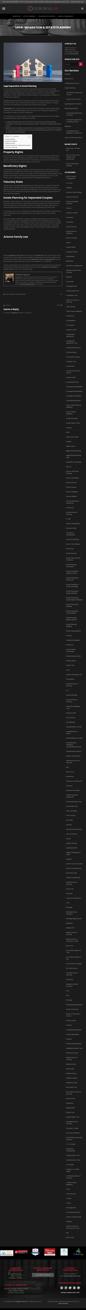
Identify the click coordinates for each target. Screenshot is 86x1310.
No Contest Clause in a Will (73, 958)
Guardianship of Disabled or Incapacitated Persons (73, 745)
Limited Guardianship (73, 878)
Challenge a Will (71, 286)
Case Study (70, 282)
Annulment (69, 217)
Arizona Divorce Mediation (71, 232)
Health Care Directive (73, 756)
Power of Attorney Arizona (73, 138)
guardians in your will (15, 255)
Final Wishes (70, 679)
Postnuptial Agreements (74, 1005)
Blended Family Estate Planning (73, 271)
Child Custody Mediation (74, 311)
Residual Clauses (71, 1078)
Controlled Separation (73, 401)
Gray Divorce (70, 718)
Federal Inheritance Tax (74, 675)
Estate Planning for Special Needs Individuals (74, 599)
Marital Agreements (71, 108)
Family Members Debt (73, 656)
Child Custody (70, 307)
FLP (67, 690)
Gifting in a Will (71, 713)
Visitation (69, 1222)
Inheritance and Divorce (74, 781)
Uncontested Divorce (73, 1212)
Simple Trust (70, 1112)
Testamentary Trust (73, 1155)
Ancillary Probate (72, 213)
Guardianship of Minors (73, 751)
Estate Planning (10, 294)
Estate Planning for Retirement (72, 579)
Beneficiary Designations (74, 266)
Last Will (68, 825)
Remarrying (70, 1069)
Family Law (69, 645)
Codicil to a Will (71, 330)
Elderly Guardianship (73, 524)
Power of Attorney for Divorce (73, 1015)
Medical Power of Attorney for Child (72, 940)
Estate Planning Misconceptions (71, 619)
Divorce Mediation (72, 492)
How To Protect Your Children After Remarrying (73, 157)
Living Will (69, 893)
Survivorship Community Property (74, 1139)
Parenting (69, 980)
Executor (69, 636)
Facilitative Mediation (73, 640)
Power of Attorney (72, 1009)
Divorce (68, 467)
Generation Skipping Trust (73, 707)
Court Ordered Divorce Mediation (73, 406)
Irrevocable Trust (72, 806)
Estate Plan (70, 549)
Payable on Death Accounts (72, 985)
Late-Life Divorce (71, 834)
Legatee (69, 859)
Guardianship (70, 722)
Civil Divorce (70, 316)
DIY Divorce (70, 508)
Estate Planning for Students (72, 605)
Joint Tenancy (71, 815)
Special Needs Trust (72, 1117)
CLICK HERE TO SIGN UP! (43, 1275)
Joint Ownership (71, 811)
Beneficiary (70, 261)
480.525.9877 (14, 2)
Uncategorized (71, 1208)
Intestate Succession (73, 790)
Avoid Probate (71, 247)
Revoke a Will (70, 1098)
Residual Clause (71, 1073)
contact (6, 269)
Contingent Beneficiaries (74, 391)
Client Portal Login (78, 2)
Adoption (68, 74)
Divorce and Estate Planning (72, 165)
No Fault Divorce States (74, 964)
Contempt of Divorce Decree (73, 372)
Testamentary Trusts (73, 1160)
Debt (68, 432)
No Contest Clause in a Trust (73, 951)
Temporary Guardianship (70, 1150)
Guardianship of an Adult (74, 738)
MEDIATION (16, 16)
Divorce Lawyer (71, 487)
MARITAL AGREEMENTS (65, 16)
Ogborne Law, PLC (22, 1301)
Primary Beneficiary (72, 1034)
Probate (69, 1039)
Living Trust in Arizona (73, 99)
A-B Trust (69, 183)
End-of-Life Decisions (73, 544)
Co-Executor (70, 325)
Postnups (69, 1000)
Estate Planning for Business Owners (72, 572)
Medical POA (70, 928)
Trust (68, 1189)
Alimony (68, 208)
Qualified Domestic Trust (74, 1048)
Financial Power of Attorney (72, 685)
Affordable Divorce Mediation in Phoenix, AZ (74, 132)
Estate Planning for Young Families (72, 612)
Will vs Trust (70, 1237)
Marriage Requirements (74, 919)
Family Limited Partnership (71, 650)
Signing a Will (70, 1108)
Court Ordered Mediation (71, 413)
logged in (15, 313)
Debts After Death (72, 437)
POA (67, 991)
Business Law (69, 79)
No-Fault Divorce (71, 968)
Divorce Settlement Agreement (72, 502)
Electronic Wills (71, 528)
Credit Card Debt (72, 418)
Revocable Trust (71, 1087)
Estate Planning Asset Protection (73, 559)
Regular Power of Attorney (71, 1059)
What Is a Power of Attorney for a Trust (72, 1227)
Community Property (73, 357)
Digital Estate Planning (73, 451)
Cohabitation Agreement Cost (71, 342)
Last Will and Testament (74, 829)
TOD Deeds (70, 1165)
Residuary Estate (71, 1083)
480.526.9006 (73, 54)
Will (67, 1233)
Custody (69, 428)
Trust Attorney (71, 1194)
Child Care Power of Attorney (72, 301)
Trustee (68, 1198)
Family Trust (70, 665)
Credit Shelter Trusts (73, 423)
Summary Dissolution (73, 1133)
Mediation (68, 126)
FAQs (68, 670)
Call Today (5, 2)
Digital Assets (70, 446)
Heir (67, 767)
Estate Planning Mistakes (71, 625)
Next (58, 305)
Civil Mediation (71, 321)
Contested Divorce (72, 382)
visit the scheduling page (27, 284)
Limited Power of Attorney (71, 883)
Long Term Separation (73, 898)
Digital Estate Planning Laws (73, 456)
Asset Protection (71, 238)
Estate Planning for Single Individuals (72, 592)
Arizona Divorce (71, 227)
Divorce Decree (71, 483)
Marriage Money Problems (71, 913)
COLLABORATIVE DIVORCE (46, 16)
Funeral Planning (71, 695)
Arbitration (69, 222)
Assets (68, 243)
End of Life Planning (72, 539)
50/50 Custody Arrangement (71, 177)
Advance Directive (72, 197)
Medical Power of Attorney (72, 933)
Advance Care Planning (74, 192)
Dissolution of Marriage (73, 462)
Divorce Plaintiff (71, 496)
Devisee (68, 442)
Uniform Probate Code (73, 1217)
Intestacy (69, 786)
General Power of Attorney (72, 701)
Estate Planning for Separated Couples (18, 145)
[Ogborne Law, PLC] (43, 9)
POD (67, 995)
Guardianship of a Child (73, 727)
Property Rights (10, 139)
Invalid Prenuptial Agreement (72, 796)
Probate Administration (74, 1044)
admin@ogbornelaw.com (72, 1276)
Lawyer (68, 839)
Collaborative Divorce (72, 83)
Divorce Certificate (72, 478)
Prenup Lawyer (71, 1021)
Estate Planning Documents (71, 566)
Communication (71, 352)
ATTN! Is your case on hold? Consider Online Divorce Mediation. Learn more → (45, 2)
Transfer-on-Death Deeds (72, 1170)
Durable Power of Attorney (72, 513)
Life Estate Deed (71, 873)
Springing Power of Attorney (72, 1123)
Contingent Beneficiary (73, 396)
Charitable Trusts (72, 295)
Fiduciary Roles (10, 143)
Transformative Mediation (71, 1184)
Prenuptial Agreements (74, 1030)
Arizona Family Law (11, 147)
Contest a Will (70, 377)
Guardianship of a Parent (72, 732)
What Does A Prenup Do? (73, 149)
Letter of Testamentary (74, 868)
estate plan (40, 255)
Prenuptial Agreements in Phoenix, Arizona (74, 121)
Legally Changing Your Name (73, 853)
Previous (8, 305)
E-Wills (68, 519)
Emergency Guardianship (70, 534)
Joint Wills (69, 820)
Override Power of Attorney (72, 974)
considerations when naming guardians (42, 259)
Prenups (69, 1025)
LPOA (68, 903)
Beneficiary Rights (11, 141)
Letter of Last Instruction (74, 864)
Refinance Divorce (72, 1053)
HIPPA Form (70, 772)
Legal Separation (20, 294)
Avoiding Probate (72, 252)
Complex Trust (71, 362)
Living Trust (69, 889)
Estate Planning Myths (73, 631)
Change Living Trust (72, 291)
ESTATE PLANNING (29, 16)
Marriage (69, 907)
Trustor (68, 1203)
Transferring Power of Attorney (73, 1177)
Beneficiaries (70, 256)
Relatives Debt (71, 1064)
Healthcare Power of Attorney (73, 762)
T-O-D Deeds (70, 1144)
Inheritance (70, 776)
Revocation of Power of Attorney (74, 1093)
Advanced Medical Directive (72, 203)
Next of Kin (69, 946)
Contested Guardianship (74, 387)
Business (69, 277)
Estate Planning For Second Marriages (72, 585)
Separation (69, 1103)
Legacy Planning (71, 843)
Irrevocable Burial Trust (74, 802)
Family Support (71, 661)
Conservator (70, 366)
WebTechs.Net (63, 1303)
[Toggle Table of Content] (28, 136)
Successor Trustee (72, 1128)
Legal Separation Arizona (73, 104)
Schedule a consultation (49, 267)
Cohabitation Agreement (70, 335)
